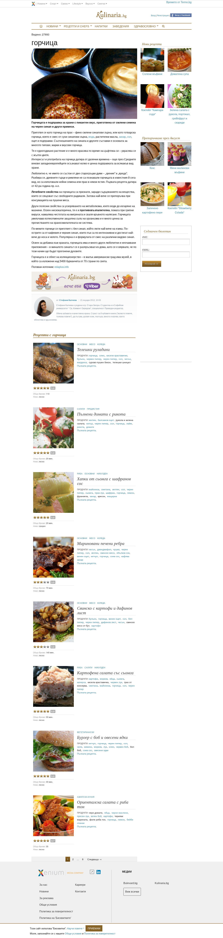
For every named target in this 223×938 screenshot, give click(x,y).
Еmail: (146, 249)
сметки (101, 3)
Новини (52, 26)
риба (80, 473)
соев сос (114, 556)
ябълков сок (123, 552)
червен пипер (94, 358)
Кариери (80, 884)
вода (91, 136)
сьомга (89, 492)
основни (82, 344)
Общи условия (73, 933)
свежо (64, 3)
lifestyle (76, 3)
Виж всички (132, 891)
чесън (127, 358)
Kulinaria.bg (162, 883)
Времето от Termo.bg (178, 2)
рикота (80, 426)
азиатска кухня (85, 796)
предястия (93, 408)
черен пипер (110, 358)
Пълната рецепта (86, 365)
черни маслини (120, 812)
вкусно (89, 3)
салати (81, 408)
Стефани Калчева (68, 300)
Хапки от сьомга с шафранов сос (104, 481)
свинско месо (107, 552)
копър (89, 423)
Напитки (101, 26)
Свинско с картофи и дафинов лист (104, 610)
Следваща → (94, 859)
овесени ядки (101, 750)
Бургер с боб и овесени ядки (102, 737)
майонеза (94, 489)
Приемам (94, 928)
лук (105, 746)
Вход (153, 15)
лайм (129, 423)
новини (41, 3)
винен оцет (83, 556)
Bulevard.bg (130, 883)
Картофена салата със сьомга (105, 672)
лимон (130, 492)
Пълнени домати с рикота (101, 414)
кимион (88, 746)
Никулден (102, 473)
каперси (81, 682)
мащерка (112, 496)
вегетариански (85, 732)
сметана (105, 489)
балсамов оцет (106, 420)
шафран (110, 492)
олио (101, 355)
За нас (43, 884)
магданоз (82, 362)
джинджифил (104, 549)
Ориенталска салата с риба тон (102, 804)
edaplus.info (62, 267)
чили (79, 746)
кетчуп (94, 556)
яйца (112, 678)
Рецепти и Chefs (76, 26)
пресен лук (83, 816)
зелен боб (96, 816)
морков (104, 678)
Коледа (101, 344)
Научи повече (74, 928)
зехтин (92, 420)
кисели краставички (116, 355)
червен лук (116, 682)
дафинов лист (108, 622)
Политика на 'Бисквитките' (55, 918)
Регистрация (163, 15)
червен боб (122, 746)
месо (92, 344)
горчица (93, 355)
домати (90, 426)
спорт (53, 3)
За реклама (46, 898)
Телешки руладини (93, 349)
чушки (116, 549)
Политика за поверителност (99, 933)
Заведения (120, 26)
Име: (145, 237)
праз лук (99, 492)
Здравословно (145, 26)
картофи (96, 625)
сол (129, 136)
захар (122, 136)
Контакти (80, 891)
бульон (81, 358)
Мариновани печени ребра (100, 543)
